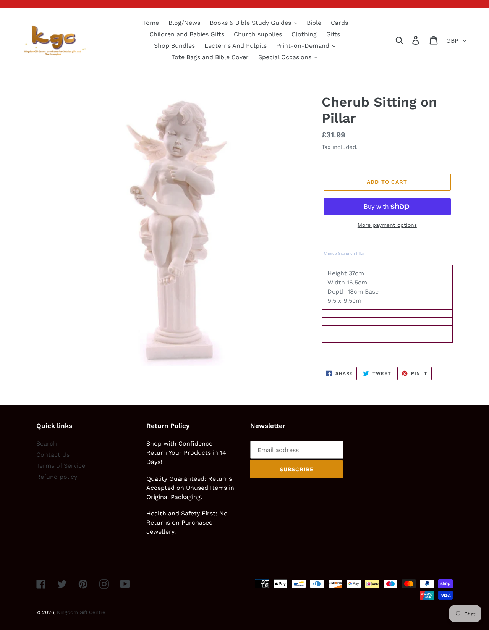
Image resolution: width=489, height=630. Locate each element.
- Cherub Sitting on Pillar (343, 253)
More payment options (387, 225)
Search (46, 443)
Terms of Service (60, 465)
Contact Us (53, 454)
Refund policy (56, 476)
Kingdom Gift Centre (81, 612)
